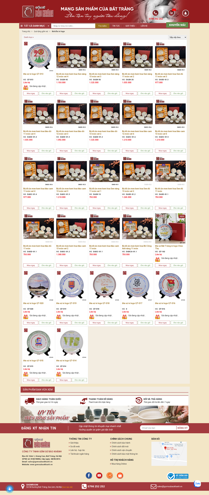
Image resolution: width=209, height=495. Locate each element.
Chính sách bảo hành (121, 443)
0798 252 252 (96, 486)
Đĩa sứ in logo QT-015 (33, 360)
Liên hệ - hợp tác (77, 450)
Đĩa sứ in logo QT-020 (33, 303)
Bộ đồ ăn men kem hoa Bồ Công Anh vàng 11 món (137, 247)
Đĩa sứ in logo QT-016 (165, 303)
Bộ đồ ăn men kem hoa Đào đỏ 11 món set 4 (37, 132)
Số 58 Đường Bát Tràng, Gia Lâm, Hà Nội (49, 487)
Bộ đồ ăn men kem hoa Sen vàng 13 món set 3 (104, 75)
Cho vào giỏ (46, 93)
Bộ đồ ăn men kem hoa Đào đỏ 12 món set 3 (70, 132)
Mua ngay (31, 93)
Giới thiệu (130, 26)
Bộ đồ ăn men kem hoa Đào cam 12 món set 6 (137, 132)
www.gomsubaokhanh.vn (41, 464)
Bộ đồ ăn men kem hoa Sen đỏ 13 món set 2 (136, 189)
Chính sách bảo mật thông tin (125, 454)
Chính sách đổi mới (120, 446)
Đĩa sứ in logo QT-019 (66, 303)
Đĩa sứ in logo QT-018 (99, 303)
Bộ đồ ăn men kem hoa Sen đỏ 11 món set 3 (169, 75)
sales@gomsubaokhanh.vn (40, 462)
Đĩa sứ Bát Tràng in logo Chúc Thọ (169, 247)
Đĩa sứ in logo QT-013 (33, 74)
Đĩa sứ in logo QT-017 (132, 303)
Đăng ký (183, 428)
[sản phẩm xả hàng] (177, 25)
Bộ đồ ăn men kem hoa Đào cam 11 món (104, 247)
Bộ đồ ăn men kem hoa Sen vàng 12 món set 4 (71, 75)
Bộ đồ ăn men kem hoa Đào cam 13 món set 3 (71, 189)
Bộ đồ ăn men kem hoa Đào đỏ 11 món (37, 247)
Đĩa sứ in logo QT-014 (66, 360)
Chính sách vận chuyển (122, 450)
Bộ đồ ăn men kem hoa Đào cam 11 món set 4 (38, 189)
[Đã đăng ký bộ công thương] (177, 476)
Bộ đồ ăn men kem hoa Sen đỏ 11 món (169, 189)
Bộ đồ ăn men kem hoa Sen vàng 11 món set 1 (104, 189)
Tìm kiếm (102, 26)
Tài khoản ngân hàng (79, 454)
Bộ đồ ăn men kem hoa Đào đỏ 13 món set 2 (103, 132)
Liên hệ (144, 26)
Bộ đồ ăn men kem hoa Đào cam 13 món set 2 (71, 247)
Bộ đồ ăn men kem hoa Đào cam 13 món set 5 (170, 132)
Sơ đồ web (75, 446)
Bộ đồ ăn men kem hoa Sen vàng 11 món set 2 (137, 75)
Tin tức (116, 26)
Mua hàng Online (119, 464)
